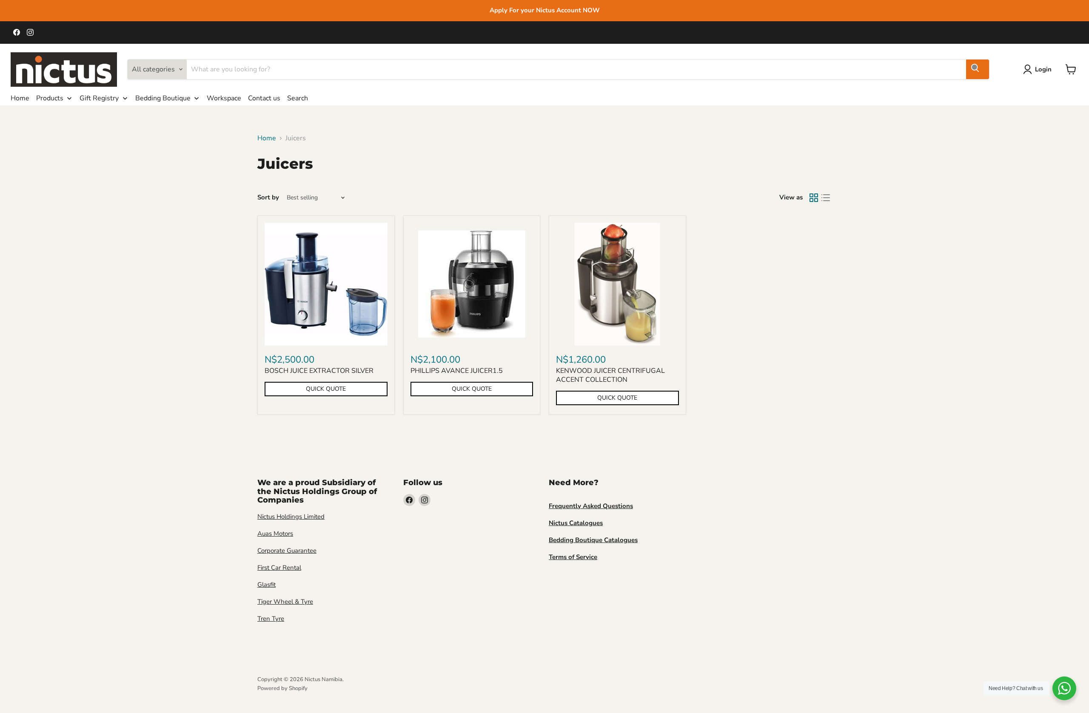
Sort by (268, 197)
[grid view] (814, 198)
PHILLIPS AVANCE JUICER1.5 (457, 370)
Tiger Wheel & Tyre (285, 601)
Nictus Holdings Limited (291, 516)
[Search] (977, 69)
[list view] (826, 198)
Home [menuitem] (20, 98)
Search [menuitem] (297, 98)
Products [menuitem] (49, 98)
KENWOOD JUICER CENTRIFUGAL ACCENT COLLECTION (610, 375)
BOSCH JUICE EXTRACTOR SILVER (319, 370)
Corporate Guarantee (286, 550)
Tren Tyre (270, 618)
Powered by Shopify (282, 688)
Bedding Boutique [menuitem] (163, 98)
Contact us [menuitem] (264, 98)
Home (266, 138)
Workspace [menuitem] (224, 98)
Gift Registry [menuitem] (99, 98)
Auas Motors (275, 533)
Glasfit (266, 584)
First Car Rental (279, 567)
